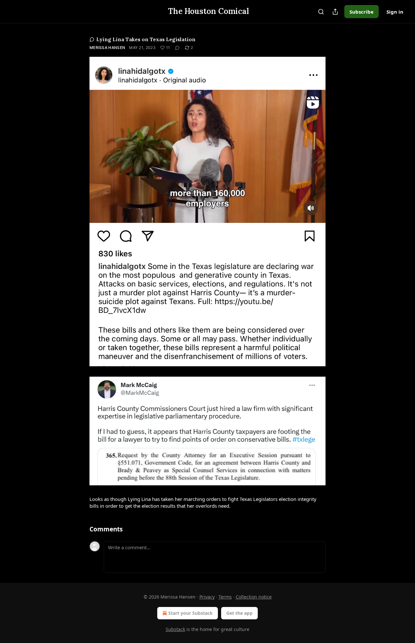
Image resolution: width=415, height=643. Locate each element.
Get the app (239, 613)
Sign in (394, 11)
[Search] (320, 11)
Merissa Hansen (107, 47)
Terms (225, 597)
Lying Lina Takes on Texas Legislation (146, 39)
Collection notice (254, 597)
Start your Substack (190, 613)
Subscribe (362, 11)
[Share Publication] (335, 11)
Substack (175, 629)
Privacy (207, 597)
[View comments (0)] (177, 48)
